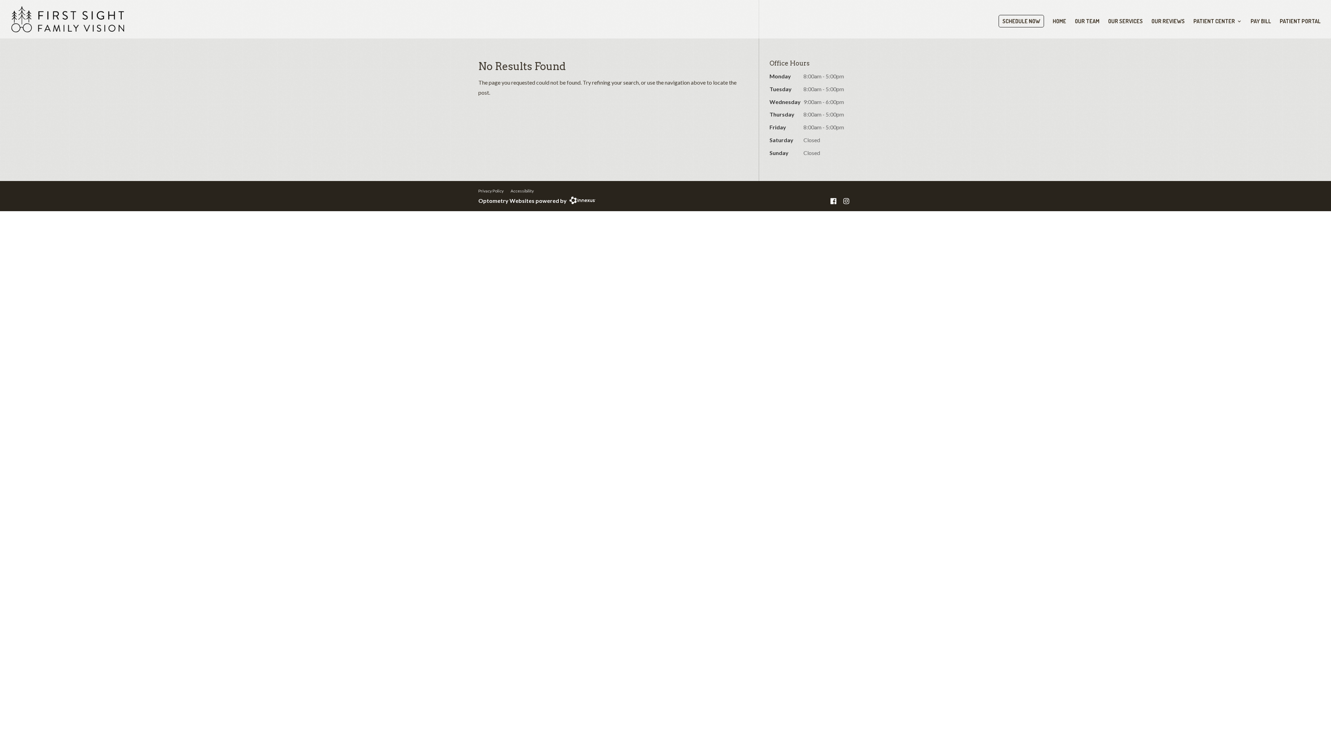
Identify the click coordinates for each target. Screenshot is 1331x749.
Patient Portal (1300, 22)
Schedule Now (1021, 21)
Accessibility (522, 190)
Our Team (1087, 22)
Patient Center (1214, 22)
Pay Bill (1261, 22)
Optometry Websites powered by (522, 200)
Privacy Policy (491, 190)
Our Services (1125, 22)
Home (1059, 22)
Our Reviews (1168, 22)
